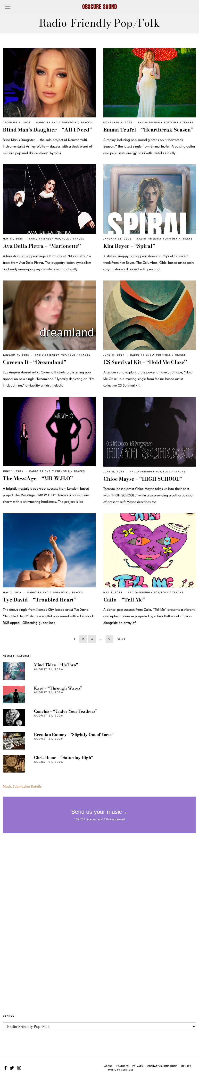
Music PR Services (120, 1070)
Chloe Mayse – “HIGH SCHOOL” (142, 479)
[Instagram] (19, 1068)
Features (122, 1066)
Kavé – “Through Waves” (58, 688)
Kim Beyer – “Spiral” (129, 246)
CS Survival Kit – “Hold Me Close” (145, 362)
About (108, 1066)
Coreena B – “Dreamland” (34, 362)
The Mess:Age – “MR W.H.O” (38, 478)
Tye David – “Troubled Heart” (39, 599)
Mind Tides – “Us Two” (56, 665)
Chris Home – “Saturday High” (63, 757)
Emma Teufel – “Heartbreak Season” (148, 129)
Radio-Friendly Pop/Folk (56, 123)
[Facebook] (5, 1068)
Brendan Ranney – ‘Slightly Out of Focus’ (74, 734)
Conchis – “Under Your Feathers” (65, 711)
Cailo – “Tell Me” (124, 599)
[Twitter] (12, 1068)
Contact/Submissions (162, 1066)
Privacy (138, 1066)
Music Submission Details (22, 786)
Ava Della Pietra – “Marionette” (42, 246)
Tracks (86, 123)
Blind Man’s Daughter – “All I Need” (47, 129)
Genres (186, 1066)
